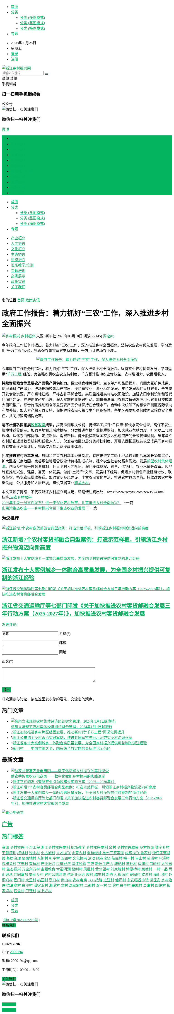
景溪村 (113, 885)
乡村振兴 (28, 336)
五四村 (66, 858)
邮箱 (62, 643)
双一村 (101, 885)
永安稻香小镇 (138, 880)
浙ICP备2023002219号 (20, 920)
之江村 (108, 880)
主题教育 (48, 869)
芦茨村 (30, 891)
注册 (14, 59)
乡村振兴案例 (97, 847)
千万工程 (14, 374)
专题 (14, 911)
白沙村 (27, 885)
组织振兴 (18, 166)
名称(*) (64, 634)
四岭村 (160, 885)
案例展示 (18, 182)
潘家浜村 (41, 885)
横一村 (128, 858)
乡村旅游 (147, 847)
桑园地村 (29, 858)
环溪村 (164, 858)
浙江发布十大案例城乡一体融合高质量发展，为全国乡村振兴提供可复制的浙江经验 (80, 743)
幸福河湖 (63, 869)
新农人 (111, 875)
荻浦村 (152, 858)
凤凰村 (88, 869)
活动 (91, 858)
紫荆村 (77, 869)
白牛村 (125, 885)
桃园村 (42, 880)
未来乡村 (79, 853)
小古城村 (48, 853)
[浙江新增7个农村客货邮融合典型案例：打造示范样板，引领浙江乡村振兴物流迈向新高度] (87, 528)
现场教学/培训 (22, 171)
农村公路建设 (55, 875)
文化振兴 (18, 155)
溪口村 (54, 880)
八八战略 (95, 880)
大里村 (30, 880)
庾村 (89, 875)
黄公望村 (102, 869)
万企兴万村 (31, 869)
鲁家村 (145, 853)
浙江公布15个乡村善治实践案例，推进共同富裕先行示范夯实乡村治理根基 (72, 738)
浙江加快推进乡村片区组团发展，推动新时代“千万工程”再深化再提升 (69, 732)
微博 (5, 129)
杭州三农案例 (113, 853)
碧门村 (19, 880)
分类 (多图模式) (32, 17)
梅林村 (22, 853)
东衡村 (42, 858)
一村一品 (160, 869)
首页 (14, 7)
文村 (64, 885)
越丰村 (99, 875)
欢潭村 (146, 875)
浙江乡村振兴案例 (55, 847)
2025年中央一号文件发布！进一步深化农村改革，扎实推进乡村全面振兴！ (61, 503)
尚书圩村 (44, 891)
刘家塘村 (118, 869)
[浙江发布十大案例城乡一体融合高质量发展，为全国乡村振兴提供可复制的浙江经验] (87, 558)
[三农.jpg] (87, 360)
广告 (7, 824)
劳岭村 (155, 864)
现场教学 (78, 847)
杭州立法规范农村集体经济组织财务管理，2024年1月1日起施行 (61, 727)
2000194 (16, 952)
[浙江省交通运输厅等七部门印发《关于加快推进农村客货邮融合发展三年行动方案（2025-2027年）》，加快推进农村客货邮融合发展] (87, 591)
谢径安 (155, 880)
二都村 (89, 885)
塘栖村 (119, 864)
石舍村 (19, 891)
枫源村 (123, 875)
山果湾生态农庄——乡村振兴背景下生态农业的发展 (43, 508)
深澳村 (143, 864)
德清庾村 (13, 885)
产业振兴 (18, 144)
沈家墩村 (76, 885)
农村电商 (79, 880)
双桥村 (34, 864)
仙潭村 (120, 880)
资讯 (5, 847)
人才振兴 (18, 149)
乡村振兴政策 (128, 847)
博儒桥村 (133, 869)
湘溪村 (54, 885)
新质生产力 (104, 864)
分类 (14, 12)
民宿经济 (63, 864)
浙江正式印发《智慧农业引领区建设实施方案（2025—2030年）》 (64, 782)
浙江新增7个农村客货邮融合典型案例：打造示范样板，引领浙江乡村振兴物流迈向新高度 (84, 787)
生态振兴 (18, 160)
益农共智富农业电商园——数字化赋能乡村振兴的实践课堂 (58, 776)
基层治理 (13, 858)
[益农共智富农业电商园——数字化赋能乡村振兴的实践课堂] (91, 770)
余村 (112, 847)
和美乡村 (81, 483)
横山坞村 (160, 875)
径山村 (34, 853)
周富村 (148, 885)
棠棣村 (146, 869)
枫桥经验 (94, 853)
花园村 (135, 875)
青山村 (140, 858)
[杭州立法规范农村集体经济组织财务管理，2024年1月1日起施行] (91, 721)
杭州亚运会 (76, 875)
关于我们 (18, 193)
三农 (13, 497)
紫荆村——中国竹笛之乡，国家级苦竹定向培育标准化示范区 (62, 748)
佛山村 (66, 880)
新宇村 (54, 858)
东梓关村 (9, 864)
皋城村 (136, 885)
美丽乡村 (36, 875)
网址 (62, 652)
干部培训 (9, 853)
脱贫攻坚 (38, 425)
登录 (14, 54)
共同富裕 (21, 875)
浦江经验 (79, 864)
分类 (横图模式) (32, 28)
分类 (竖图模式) (32, 23)
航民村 (116, 858)
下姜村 (22, 864)
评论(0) (108, 336)
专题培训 (18, 176)
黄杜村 (131, 864)
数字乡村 (162, 847)
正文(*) (7, 661)
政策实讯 (18, 187)
